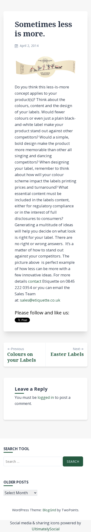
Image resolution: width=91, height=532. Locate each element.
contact (34, 281)
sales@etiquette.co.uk (40, 300)
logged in (46, 397)
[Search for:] (33, 461)
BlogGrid (49, 510)
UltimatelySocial (46, 529)
